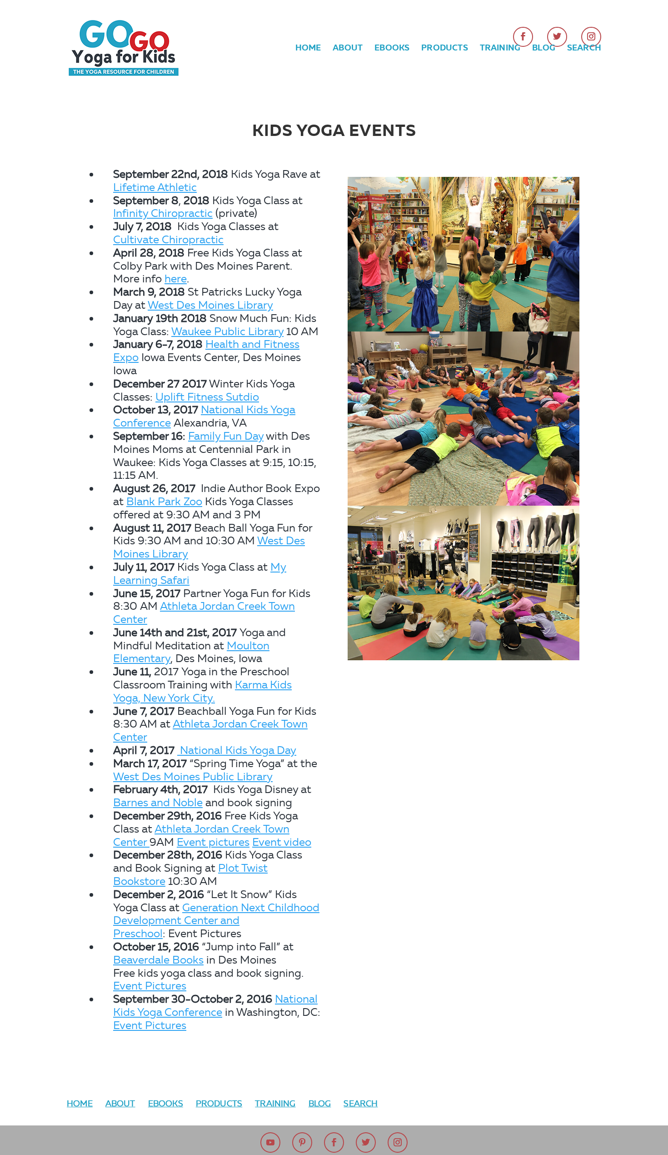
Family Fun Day (226, 435)
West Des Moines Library (210, 304)
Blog (543, 49)
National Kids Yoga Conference (204, 416)
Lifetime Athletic (155, 187)
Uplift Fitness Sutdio (207, 396)
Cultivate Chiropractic (168, 239)
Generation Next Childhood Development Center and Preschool (216, 920)
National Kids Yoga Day (236, 750)
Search (584, 49)
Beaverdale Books (158, 959)
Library (255, 776)
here (176, 278)
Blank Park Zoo (164, 501)
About (348, 49)
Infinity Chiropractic (163, 213)
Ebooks (391, 49)
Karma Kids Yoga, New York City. (202, 691)
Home (308, 49)
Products (444, 49)
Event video (281, 842)
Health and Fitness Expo (206, 350)
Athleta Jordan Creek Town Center (204, 612)
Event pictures (213, 842)
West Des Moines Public (175, 776)
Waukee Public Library (227, 331)
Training (500, 49)
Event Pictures (149, 985)
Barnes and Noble (158, 802)
